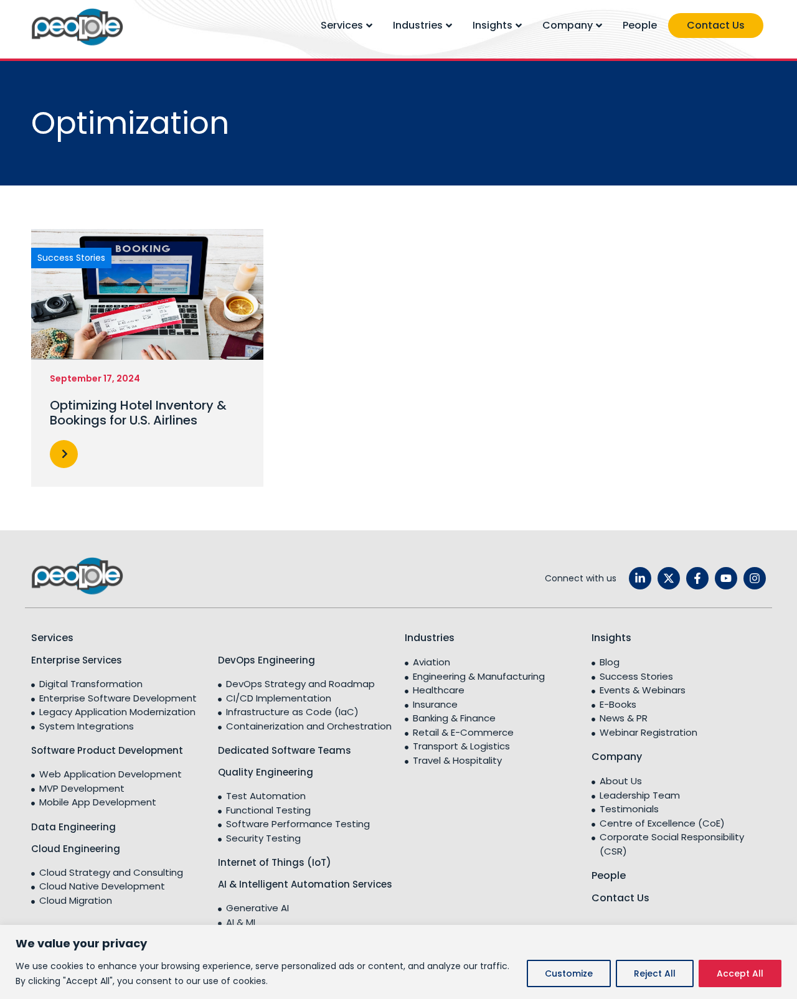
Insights (492, 25)
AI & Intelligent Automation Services (305, 884)
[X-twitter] (669, 578)
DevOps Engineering (266, 660)
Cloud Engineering (75, 848)
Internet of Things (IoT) (274, 862)
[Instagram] (754, 578)
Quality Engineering (265, 772)
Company (567, 25)
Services (342, 25)
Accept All (740, 973)
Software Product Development (107, 750)
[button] (64, 454)
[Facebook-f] (697, 578)
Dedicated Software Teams (284, 750)
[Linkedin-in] (640, 578)
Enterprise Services (76, 660)
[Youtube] (726, 578)
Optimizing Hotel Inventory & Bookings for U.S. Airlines (138, 412)
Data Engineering (73, 826)
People (640, 25)
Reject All (655, 973)
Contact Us (716, 25)
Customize (569, 973)
